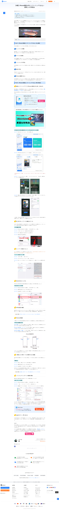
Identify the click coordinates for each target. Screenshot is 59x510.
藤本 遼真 (20, 439)
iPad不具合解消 (42, 475)
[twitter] (49, 487)
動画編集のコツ (26, 496)
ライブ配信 (26, 102)
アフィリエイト (14, 498)
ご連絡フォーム (37, 493)
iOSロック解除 (26, 493)
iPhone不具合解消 (23, 475)
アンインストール (37, 496)
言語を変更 (3, 493)
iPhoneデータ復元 (26, 490)
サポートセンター (37, 487)
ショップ (50, 1)
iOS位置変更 (36, 475)
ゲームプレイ (30, 102)
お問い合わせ (14, 490)
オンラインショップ (4, 490)
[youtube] (51, 487)
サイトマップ (37, 495)
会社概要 (13, 487)
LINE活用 (25, 487)
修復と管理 (29, 1)
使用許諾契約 (14, 496)
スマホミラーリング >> (27, 11)
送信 (56, 492)
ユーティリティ (35, 1)
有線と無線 (26, 104)
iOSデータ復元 (16, 475)
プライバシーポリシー (15, 493)
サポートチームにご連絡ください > (34, 477)
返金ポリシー (14, 495)
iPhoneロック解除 (30, 475)
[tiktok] (53, 487)
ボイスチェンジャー (27, 495)
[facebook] (47, 487)
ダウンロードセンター (4, 487)
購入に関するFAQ (37, 490)
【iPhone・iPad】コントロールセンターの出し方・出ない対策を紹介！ (30, 314)
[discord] (54, 487)
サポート (42, 1)
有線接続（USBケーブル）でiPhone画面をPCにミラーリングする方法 (30, 371)
